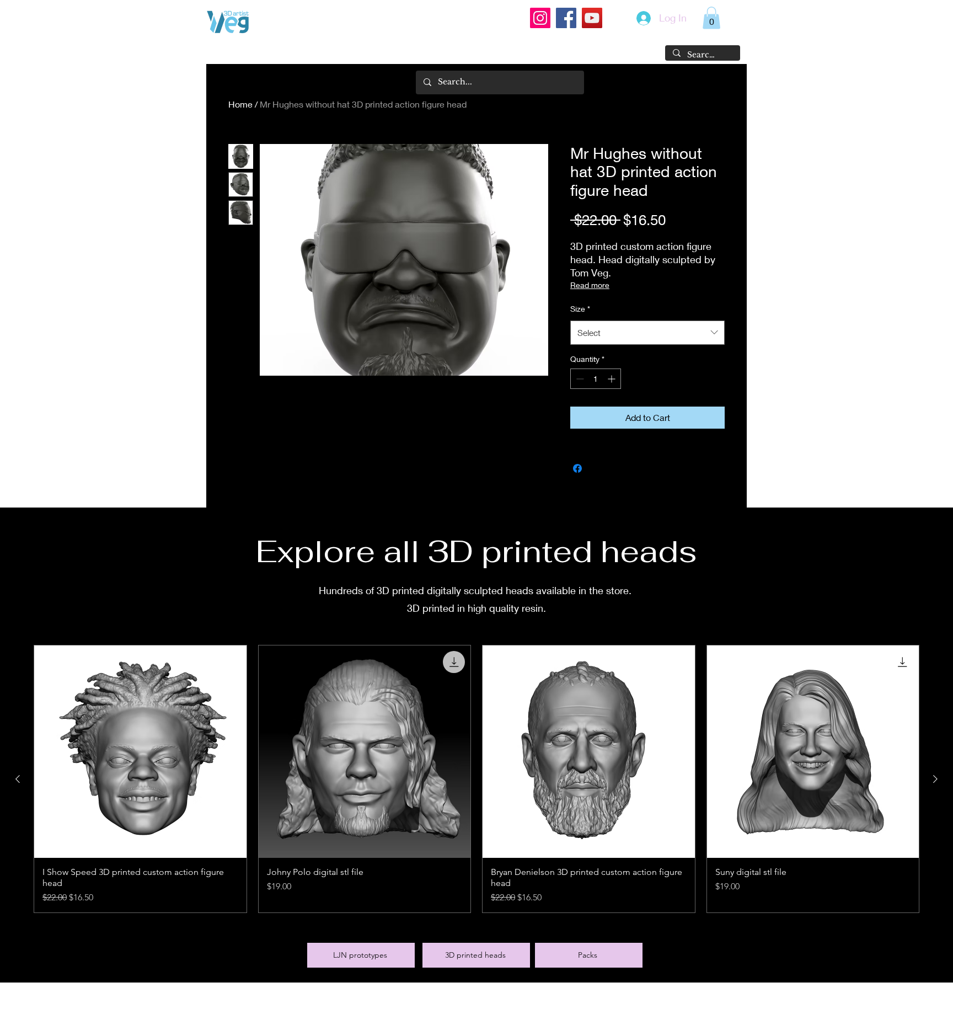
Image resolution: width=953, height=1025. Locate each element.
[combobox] (647, 333)
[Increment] (612, 378)
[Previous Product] (17, 779)
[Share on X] (598, 468)
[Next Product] (935, 779)
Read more (589, 285)
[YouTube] (592, 18)
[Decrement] (579, 378)
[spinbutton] (596, 378)
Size (580, 308)
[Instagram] (540, 18)
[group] (476, 779)
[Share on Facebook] (577, 468)
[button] (711, 18)
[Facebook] (566, 18)
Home (240, 104)
